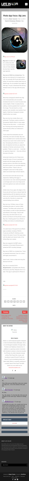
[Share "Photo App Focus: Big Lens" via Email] (20, 301)
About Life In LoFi (7, 476)
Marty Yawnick (13, 19)
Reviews (18, 21)
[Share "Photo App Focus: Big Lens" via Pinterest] (14, 301)
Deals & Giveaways (10, 21)
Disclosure (22, 476)
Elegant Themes (12, 474)
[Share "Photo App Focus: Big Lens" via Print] (23, 301)
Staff (13, 476)
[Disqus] (14, 394)
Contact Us (17, 476)
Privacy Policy (14, 477)
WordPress (23, 474)
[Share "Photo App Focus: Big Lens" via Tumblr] (11, 301)
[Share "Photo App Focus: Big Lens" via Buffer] (17, 301)
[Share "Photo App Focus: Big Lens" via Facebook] (5, 301)
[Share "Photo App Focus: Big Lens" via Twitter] (8, 301)
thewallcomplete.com (14, 367)
